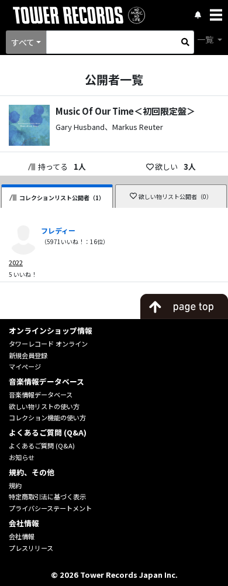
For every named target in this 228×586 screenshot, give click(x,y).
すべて (22, 42)
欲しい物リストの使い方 (44, 406)
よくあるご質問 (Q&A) (42, 445)
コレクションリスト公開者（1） (62, 197)
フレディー (58, 230)
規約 (15, 485)
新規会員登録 (28, 355)
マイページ (25, 366)
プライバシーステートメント (50, 508)
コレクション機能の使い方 (47, 417)
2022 (16, 262)
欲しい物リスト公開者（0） (175, 196)
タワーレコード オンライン (48, 343)
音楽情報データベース (40, 394)
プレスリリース (31, 548)
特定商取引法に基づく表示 (47, 496)
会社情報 (21, 536)
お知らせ (21, 457)
